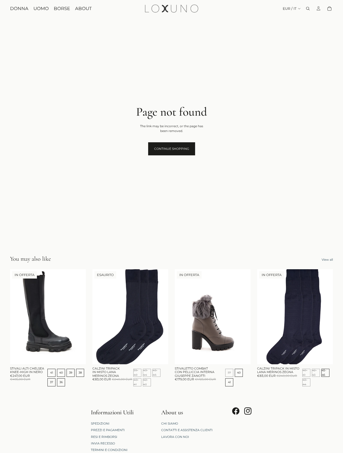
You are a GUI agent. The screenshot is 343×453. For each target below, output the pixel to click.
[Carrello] (329, 8)
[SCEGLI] (78, 356)
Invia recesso (103, 443)
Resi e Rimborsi (104, 436)
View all (327, 259)
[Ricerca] (307, 8)
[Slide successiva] (78, 316)
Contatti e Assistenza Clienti (187, 430)
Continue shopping (171, 149)
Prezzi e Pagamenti (108, 430)
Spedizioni (100, 423)
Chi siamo (169, 423)
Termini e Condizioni (109, 450)
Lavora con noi (175, 436)
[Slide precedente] (17, 316)
